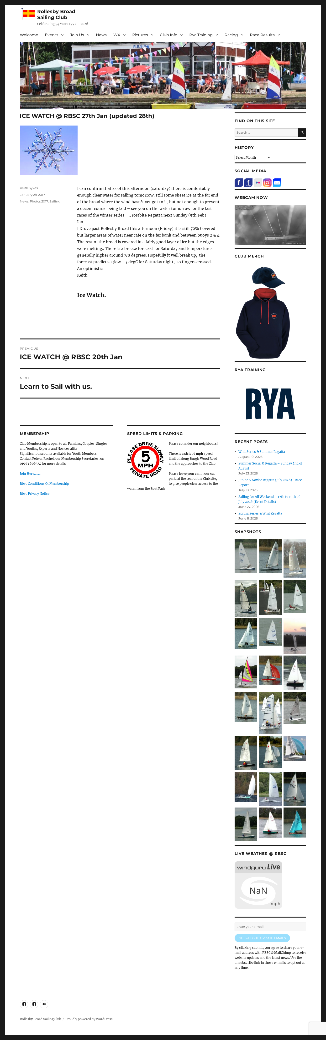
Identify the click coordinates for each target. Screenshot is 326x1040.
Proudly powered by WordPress (89, 1019)
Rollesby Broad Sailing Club (56, 14)
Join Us (77, 35)
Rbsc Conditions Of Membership (44, 484)
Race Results (262, 35)
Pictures (140, 35)
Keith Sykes (29, 188)
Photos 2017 (39, 201)
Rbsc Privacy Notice (34, 494)
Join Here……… (30, 474)
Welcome (29, 35)
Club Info (168, 35)
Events (51, 35)
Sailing (54, 201)
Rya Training (201, 35)
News (101, 35)
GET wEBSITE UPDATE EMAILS (262, 938)
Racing (231, 35)
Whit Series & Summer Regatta (261, 452)
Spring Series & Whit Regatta (260, 513)
